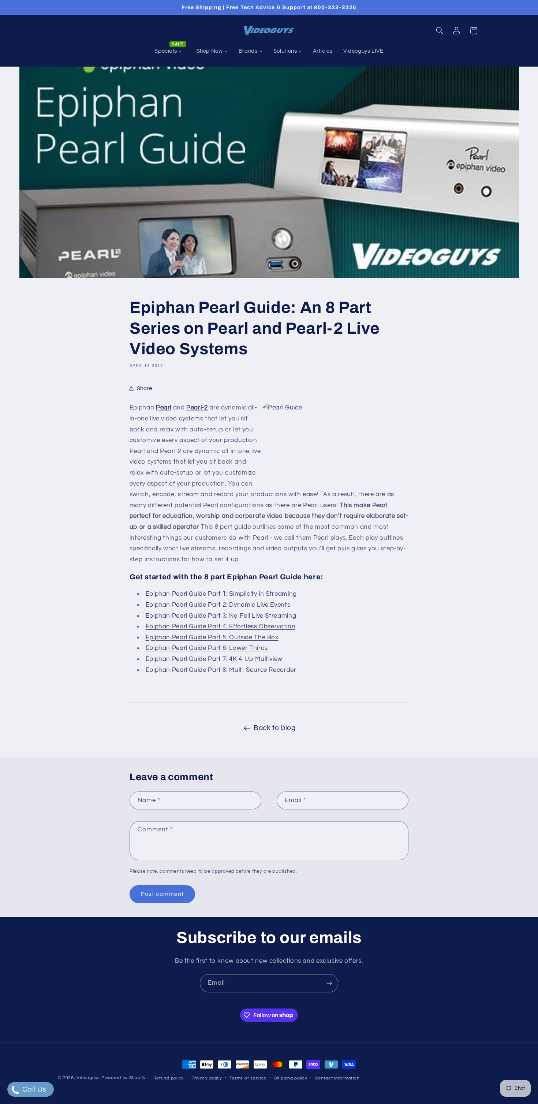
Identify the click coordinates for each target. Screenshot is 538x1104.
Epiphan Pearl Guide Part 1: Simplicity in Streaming (221, 594)
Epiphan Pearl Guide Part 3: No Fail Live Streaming (221, 616)
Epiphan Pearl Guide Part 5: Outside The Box (212, 637)
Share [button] (144, 388)
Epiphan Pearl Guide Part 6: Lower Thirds (207, 648)
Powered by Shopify (123, 1078)
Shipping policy (290, 1078)
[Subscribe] (329, 983)
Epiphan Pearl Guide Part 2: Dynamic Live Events (218, 605)
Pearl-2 (197, 407)
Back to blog (275, 728)
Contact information (337, 1078)
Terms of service (247, 1078)
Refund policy (168, 1078)
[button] (439, 30)
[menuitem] (170, 51)
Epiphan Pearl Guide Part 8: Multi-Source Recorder (221, 670)
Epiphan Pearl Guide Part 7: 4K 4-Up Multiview (214, 659)
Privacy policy (206, 1078)
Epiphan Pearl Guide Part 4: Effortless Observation (221, 626)
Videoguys (88, 1078)
